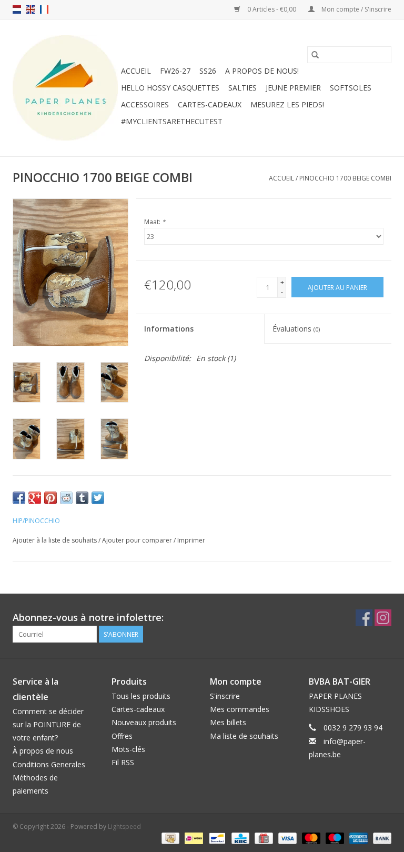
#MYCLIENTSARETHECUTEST (172, 121)
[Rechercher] (315, 54)
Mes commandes (239, 709)
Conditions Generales (49, 764)
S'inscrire (225, 696)
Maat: (155, 221)
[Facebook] (364, 617)
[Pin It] (50, 498)
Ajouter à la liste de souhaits (55, 540)
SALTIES (242, 88)
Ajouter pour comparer (138, 540)
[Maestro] (334, 837)
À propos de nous (43, 751)
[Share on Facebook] (19, 498)
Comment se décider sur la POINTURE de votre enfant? (48, 724)
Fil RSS (123, 762)
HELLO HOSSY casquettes (170, 88)
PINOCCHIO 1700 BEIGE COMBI (345, 178)
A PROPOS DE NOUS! (262, 71)
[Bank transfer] (380, 837)
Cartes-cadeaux (209, 104)
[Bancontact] (216, 837)
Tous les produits (141, 696)
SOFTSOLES (350, 88)
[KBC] (239, 837)
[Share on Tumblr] (82, 498)
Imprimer (191, 540)
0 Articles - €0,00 (272, 9)
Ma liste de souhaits (244, 736)
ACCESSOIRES (145, 104)
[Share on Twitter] (98, 498)
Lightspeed (124, 826)
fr (44, 9)
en (30, 9)
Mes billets (228, 722)
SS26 (207, 71)
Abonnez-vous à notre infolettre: (88, 617)
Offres (122, 736)
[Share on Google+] (34, 498)
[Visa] (286, 837)
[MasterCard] (310, 837)
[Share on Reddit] (66, 498)
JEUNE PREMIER (293, 88)
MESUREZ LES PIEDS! (287, 104)
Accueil (136, 71)
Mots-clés (128, 749)
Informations (169, 329)
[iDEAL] (192, 837)
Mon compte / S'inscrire (355, 9)
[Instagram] (383, 617)
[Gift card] (262, 837)
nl (17, 9)
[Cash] (169, 837)
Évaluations (296, 329)
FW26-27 (175, 71)
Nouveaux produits (144, 722)
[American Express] (357, 837)
